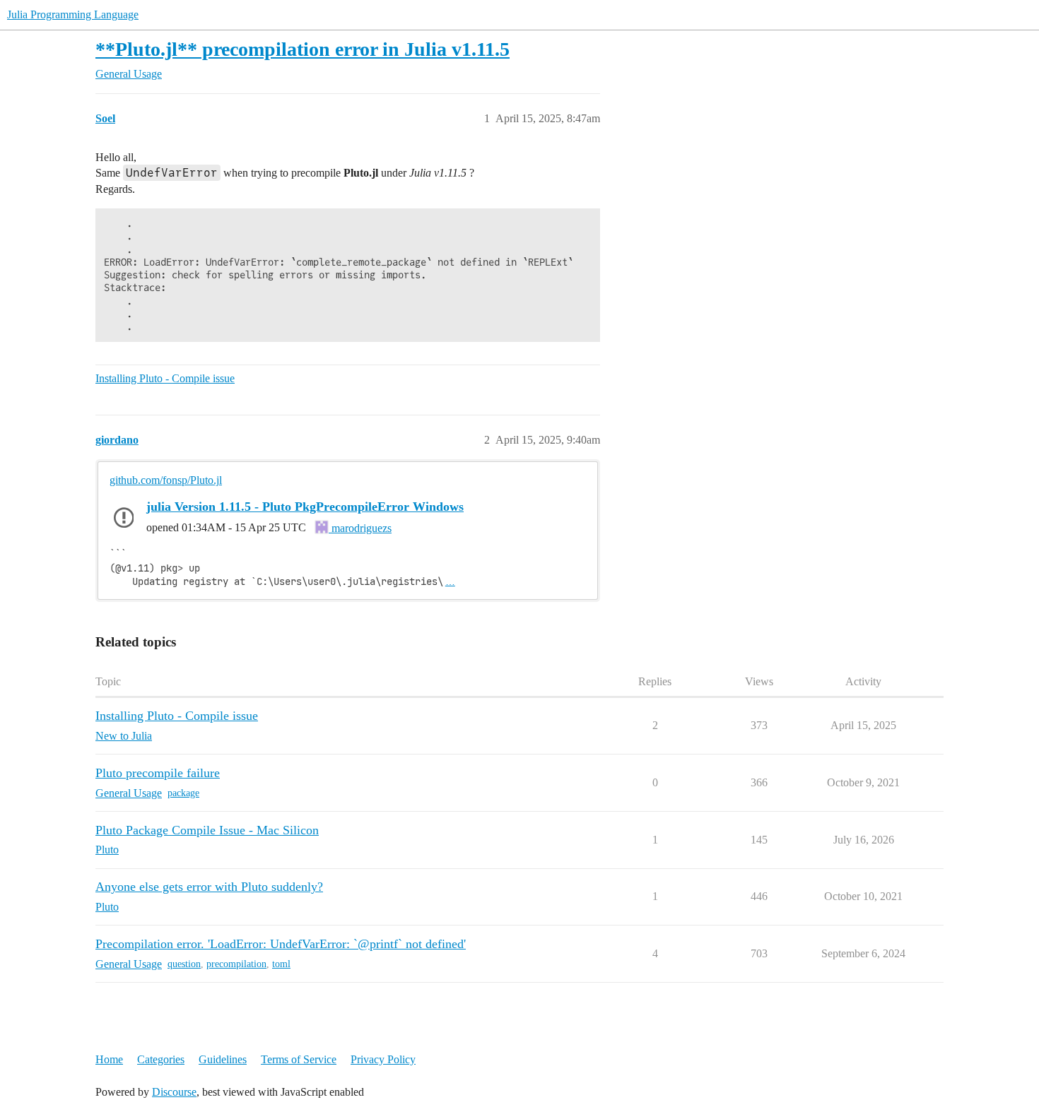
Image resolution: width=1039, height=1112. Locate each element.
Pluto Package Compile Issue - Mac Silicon (207, 830)
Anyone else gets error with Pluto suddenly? (209, 887)
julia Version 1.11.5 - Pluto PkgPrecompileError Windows (305, 506)
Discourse (174, 1092)
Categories (160, 1059)
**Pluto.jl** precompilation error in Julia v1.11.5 (302, 49)
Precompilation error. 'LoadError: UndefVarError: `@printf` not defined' (280, 944)
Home (109, 1059)
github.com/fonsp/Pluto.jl (166, 480)
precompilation (236, 964)
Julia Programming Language (73, 14)
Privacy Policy (383, 1059)
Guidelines (223, 1059)
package (183, 793)
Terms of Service (298, 1059)
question (184, 964)
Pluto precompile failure (157, 773)
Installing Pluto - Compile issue (165, 378)
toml (281, 964)
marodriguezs (360, 528)
